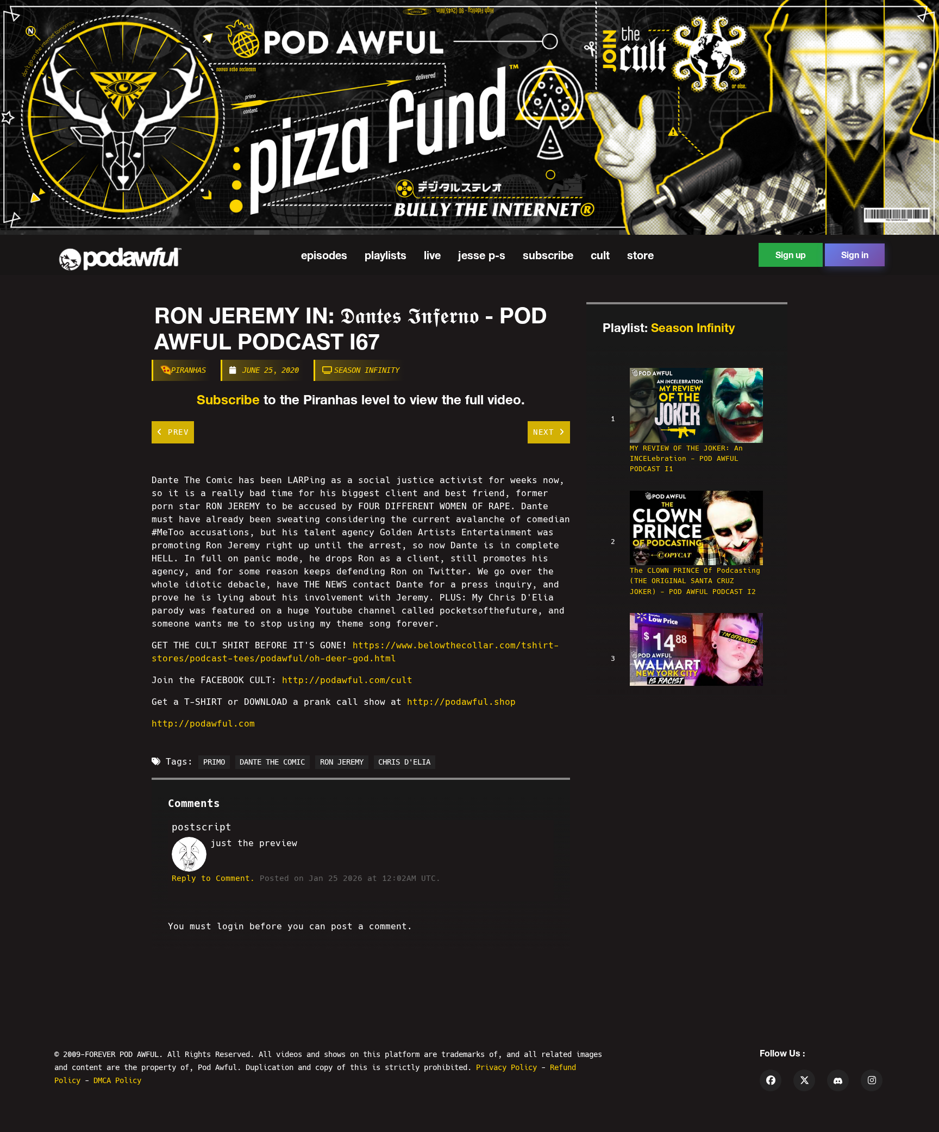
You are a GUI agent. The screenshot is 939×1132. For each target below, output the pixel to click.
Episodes (324, 254)
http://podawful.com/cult (347, 680)
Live (432, 254)
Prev (176, 432)
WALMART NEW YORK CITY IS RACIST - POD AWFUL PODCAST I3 (693, 698)
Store (640, 254)
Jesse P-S (481, 254)
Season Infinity (366, 370)
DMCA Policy (117, 1080)
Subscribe (548, 254)
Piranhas (188, 370)
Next (546, 432)
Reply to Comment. (213, 878)
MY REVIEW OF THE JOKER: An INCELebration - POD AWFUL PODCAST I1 (686, 458)
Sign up (790, 254)
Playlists (385, 254)
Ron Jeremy (342, 762)
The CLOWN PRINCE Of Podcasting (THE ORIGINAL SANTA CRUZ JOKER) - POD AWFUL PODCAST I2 (695, 580)
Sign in (854, 254)
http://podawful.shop (461, 702)
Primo (214, 762)
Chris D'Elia (404, 762)
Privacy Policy (508, 1067)
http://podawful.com (203, 723)
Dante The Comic (272, 762)
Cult (600, 254)
